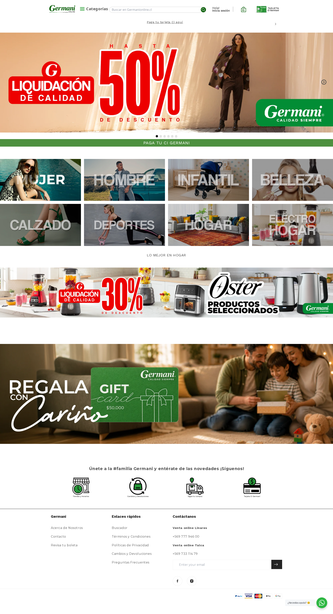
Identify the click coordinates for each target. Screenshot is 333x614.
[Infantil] (208, 180)
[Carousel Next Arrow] (275, 24)
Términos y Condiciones (131, 536)
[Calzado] (40, 225)
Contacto (58, 536)
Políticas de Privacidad (130, 545)
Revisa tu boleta (64, 545)
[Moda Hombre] (124, 180)
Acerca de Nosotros (67, 528)
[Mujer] (40, 180)
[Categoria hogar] (208, 225)
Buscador (120, 528)
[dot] (157, 136)
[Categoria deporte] (124, 225)
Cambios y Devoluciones (131, 554)
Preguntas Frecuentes (130, 562)
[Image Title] (177, 581)
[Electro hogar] (292, 225)
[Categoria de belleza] (292, 180)
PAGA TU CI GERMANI (166, 142)
